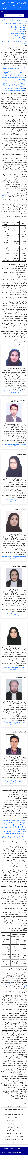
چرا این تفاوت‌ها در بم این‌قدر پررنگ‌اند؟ (14, 831)
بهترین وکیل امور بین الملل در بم (14, 1136)
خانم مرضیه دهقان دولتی (18, 33)
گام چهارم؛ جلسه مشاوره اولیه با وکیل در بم (13, 75)
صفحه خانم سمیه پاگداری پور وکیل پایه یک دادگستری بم (14, 557)
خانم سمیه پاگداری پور (18, 31)
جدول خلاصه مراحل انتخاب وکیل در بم (14, 83)
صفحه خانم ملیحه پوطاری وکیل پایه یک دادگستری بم (14, 668)
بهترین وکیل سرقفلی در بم (14, 1120)
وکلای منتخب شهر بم (14, 1106)
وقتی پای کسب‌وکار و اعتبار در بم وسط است (13, 824)
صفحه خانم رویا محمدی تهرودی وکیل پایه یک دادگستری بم (14, 391)
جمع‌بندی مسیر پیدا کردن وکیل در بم (15, 88)
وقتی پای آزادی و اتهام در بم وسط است (14, 825)
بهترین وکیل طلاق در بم (14, 1142)
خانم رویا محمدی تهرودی (18, 25)
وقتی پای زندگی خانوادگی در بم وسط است (13, 822)
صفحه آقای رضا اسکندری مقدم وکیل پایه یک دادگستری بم (14, 781)
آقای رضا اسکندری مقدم (18, 38)
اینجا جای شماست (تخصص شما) (14, 1109)
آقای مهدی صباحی (20, 36)
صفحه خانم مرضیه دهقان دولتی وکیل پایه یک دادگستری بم (14, 614)
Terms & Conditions (9, 1148)
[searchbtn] (5, 15)
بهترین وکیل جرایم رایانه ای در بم (14, 1126)
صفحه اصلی (23, 12)
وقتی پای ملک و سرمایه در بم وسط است (14, 820)
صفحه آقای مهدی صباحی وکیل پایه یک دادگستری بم (14, 723)
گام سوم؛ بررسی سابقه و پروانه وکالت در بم (13, 73)
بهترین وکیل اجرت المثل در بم (14, 1123)
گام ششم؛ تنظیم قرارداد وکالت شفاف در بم (13, 81)
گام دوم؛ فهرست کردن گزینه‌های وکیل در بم (13, 71)
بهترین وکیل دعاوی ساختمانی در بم (14, 1114)
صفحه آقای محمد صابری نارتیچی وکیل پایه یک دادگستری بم (14, 445)
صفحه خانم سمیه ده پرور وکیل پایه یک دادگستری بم (14, 500)
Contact (14, 1150)
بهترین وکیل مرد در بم (14, 1117)
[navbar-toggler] (2, 12)
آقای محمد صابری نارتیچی (17, 27)
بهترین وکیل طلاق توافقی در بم (14, 1130)
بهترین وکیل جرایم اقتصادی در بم (14, 1139)
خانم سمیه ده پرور (20, 29)
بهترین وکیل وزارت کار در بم (14, 1133)
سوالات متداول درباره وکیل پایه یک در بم (14, 90)
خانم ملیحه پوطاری (19, 35)
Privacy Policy (20, 1148)
